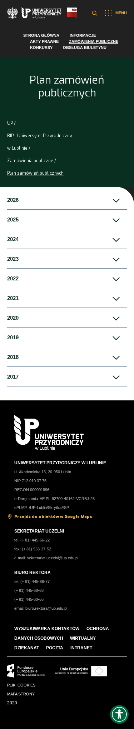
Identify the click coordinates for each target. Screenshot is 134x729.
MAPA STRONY (21, 694)
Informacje (83, 35)
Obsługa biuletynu (84, 47)
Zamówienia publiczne (93, 41)
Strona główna (41, 35)
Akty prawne (44, 41)
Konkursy (41, 47)
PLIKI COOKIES (21, 685)
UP (10, 123)
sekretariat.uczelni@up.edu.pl (52, 558)
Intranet (81, 647)
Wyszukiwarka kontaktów (46, 628)
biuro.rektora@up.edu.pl (46, 608)
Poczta (54, 647)
